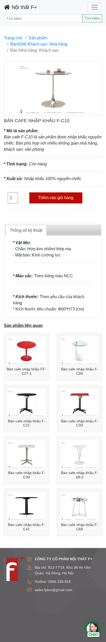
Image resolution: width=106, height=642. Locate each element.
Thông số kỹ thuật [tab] (26, 230)
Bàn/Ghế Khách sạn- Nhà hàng (38, 44)
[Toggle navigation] (94, 7)
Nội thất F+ (23, 7)
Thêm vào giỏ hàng (55, 197)
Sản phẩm (38, 38)
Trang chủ (13, 38)
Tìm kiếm (92, 18)
